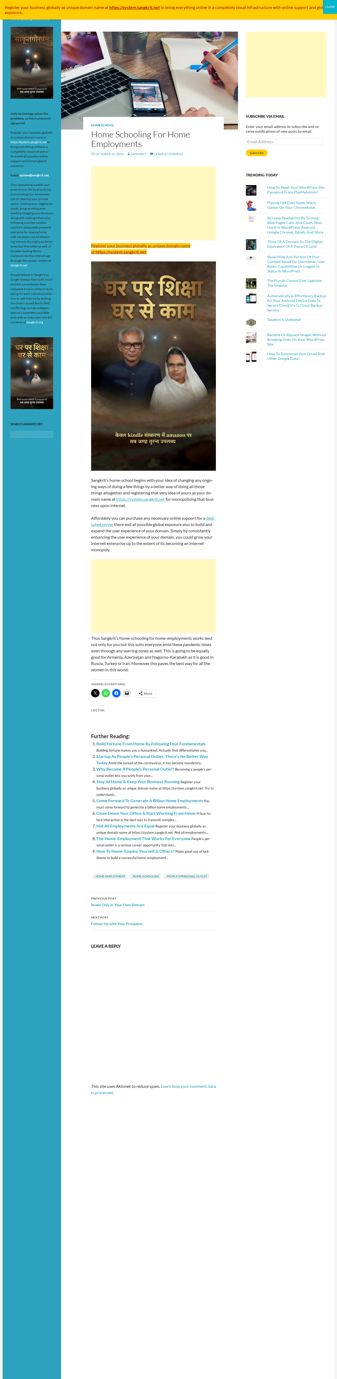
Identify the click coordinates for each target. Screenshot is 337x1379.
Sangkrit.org (34, 322)
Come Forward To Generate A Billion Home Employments (149, 800)
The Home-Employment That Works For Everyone (143, 838)
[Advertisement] (153, 203)
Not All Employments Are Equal (125, 825)
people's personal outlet (187, 876)
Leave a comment (168, 154)
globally (53, 7)
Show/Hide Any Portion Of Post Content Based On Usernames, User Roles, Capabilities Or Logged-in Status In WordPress (296, 264)
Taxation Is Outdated (284, 319)
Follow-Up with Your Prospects (116, 920)
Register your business (25, 7)
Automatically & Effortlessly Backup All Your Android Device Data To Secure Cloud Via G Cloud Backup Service (296, 303)
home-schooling (146, 876)
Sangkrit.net (19, 265)
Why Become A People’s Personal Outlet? (135, 768)
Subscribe (257, 153)
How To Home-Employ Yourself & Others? (135, 851)
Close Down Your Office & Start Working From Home (146, 813)
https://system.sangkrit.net (140, 499)
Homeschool (102, 125)
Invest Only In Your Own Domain (118, 901)
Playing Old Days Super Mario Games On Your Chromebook (291, 205)
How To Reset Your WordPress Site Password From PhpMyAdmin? (295, 189)
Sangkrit (138, 154)
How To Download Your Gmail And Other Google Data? (296, 356)
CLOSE (330, 7)
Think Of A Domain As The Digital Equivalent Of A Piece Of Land (295, 244)
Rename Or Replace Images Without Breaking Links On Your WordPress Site (296, 339)
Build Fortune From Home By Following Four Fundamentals (151, 743)
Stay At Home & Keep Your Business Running (138, 781)
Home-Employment (110, 876)
